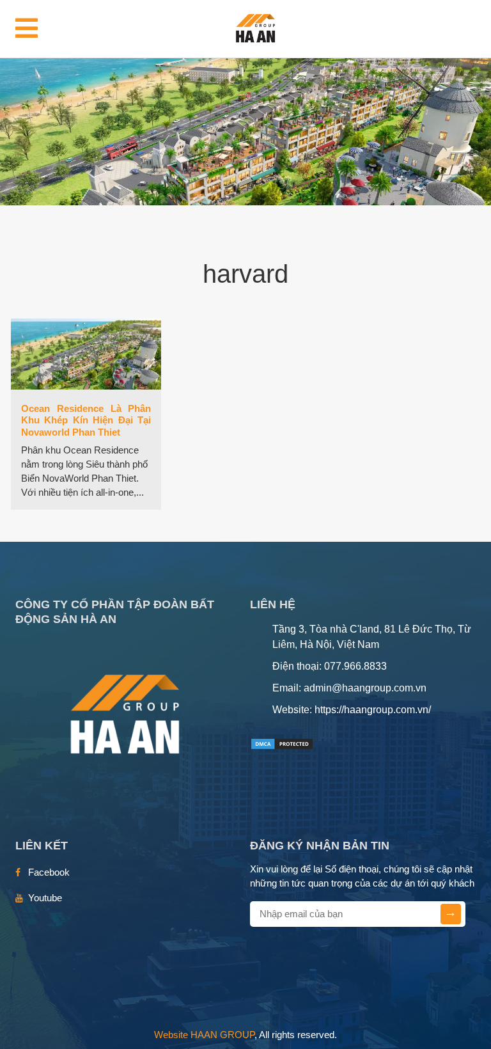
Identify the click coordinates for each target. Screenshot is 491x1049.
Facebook (49, 872)
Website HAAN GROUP (204, 1035)
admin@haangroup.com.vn (365, 687)
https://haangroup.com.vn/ (373, 709)
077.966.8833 (355, 666)
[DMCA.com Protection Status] (282, 743)
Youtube (45, 898)
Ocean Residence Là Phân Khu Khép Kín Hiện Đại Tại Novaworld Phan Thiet (86, 420)
